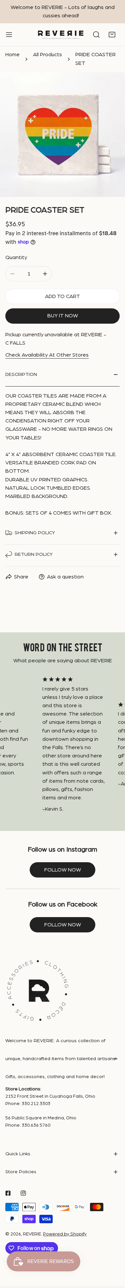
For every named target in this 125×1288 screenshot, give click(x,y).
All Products (47, 54)
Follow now (62, 870)
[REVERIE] (61, 34)
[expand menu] (9, 35)
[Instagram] (23, 1193)
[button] (112, 35)
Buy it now (62, 315)
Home (12, 54)
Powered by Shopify (65, 1234)
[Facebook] (8, 1193)
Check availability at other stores (47, 355)
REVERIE (32, 1234)
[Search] (96, 35)
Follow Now (62, 924)
